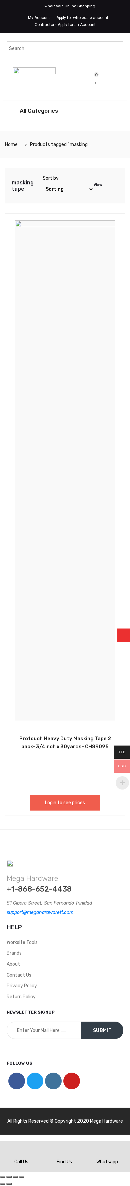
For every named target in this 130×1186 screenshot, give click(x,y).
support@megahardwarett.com (40, 912)
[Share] (9, 1177)
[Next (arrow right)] (9, 1184)
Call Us (21, 1162)
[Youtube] (71, 1081)
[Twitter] (35, 1081)
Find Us (64, 1162)
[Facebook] (16, 1081)
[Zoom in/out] (21, 1177)
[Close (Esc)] (2, 1177)
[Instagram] (53, 1081)
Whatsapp (107, 1162)
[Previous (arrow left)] (2, 1184)
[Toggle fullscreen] (15, 1177)
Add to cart (50, 738)
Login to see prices (65, 803)
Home (11, 144)
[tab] (108, 186)
